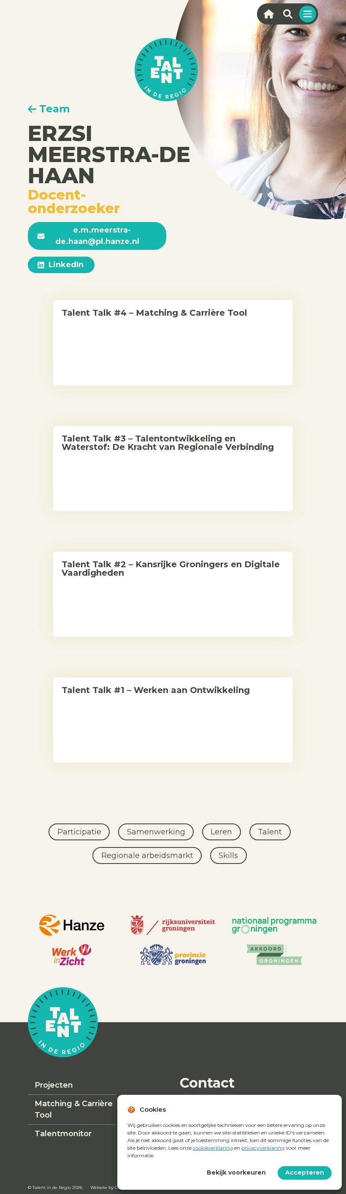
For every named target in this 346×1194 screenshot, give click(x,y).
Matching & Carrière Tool (74, 1109)
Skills (228, 855)
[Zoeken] (287, 13)
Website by (107, 1187)
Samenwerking (156, 832)
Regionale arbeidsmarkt (147, 855)
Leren (221, 832)
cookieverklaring (213, 1148)
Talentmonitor (63, 1133)
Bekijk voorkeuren (236, 1172)
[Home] (268, 13)
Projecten (54, 1085)
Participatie (79, 832)
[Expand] (307, 13)
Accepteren (304, 1172)
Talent (270, 832)
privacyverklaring (262, 1148)
